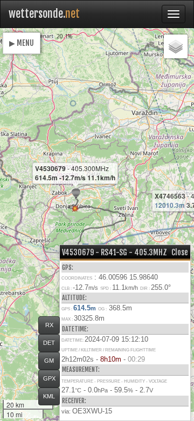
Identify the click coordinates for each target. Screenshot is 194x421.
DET (49, 342)
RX (49, 325)
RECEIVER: (74, 401)
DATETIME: (75, 329)
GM (49, 360)
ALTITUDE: (74, 298)
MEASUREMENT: (81, 369)
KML (49, 396)
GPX (49, 378)
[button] (73, 103)
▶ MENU (21, 42)
